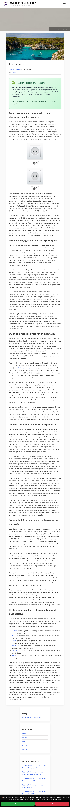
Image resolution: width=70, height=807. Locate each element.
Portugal (15, 631)
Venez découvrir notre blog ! (32, 717)
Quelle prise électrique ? (23, 3)
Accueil (11, 69)
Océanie (25, 749)
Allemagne (15, 646)
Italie (13, 636)
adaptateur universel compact (27, 368)
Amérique (25, 737)
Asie (23, 741)
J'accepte (18, 804)
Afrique (24, 733)
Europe (18, 69)
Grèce (14, 641)
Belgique (15, 655)
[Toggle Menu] (64, 4)
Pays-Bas (15, 650)
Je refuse (52, 804)
